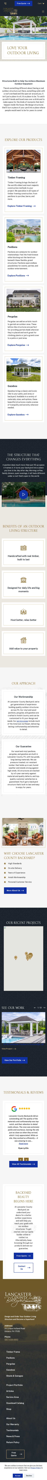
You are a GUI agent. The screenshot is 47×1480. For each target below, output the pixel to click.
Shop (8, 1409)
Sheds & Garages (14, 1375)
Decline (29, 1476)
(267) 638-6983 (11, 1339)
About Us (10, 1418)
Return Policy (12, 1442)
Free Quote (21, 3)
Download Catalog (15, 1403)
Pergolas (10, 1363)
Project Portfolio (14, 1385)
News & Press (13, 1436)
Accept (17, 1476)
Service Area (12, 1397)
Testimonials (12, 1430)
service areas (22, 721)
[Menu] (43, 12)
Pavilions (10, 1357)
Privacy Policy (35, 1468)
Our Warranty (12, 1424)
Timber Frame (13, 1351)
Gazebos (10, 1369)
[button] (23, 494)
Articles (10, 1391)
